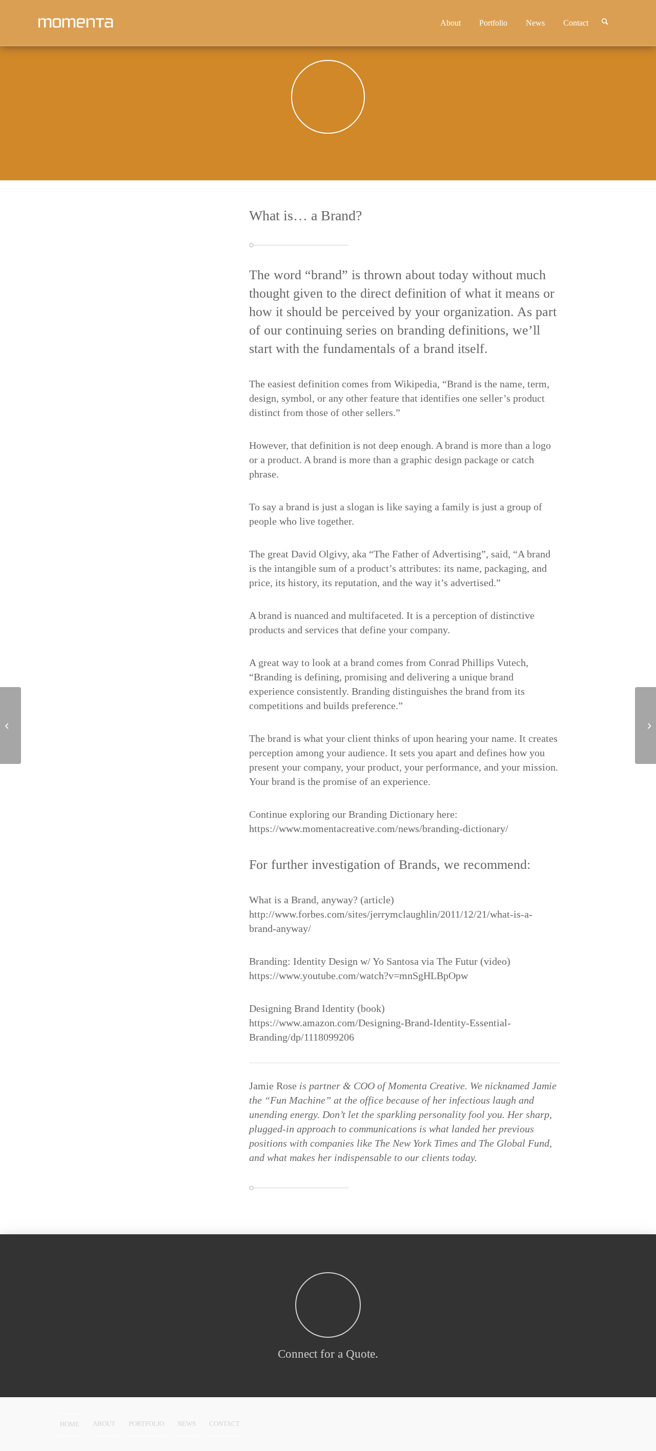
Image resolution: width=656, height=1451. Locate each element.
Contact (224, 1423)
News (186, 1423)
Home (69, 1424)
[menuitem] (454, 23)
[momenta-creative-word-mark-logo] (93, 23)
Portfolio (146, 1423)
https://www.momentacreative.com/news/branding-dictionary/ (378, 828)
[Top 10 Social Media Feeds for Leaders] (10, 725)
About (104, 1423)
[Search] (609, 23)
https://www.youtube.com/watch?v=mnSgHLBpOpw (358, 975)
